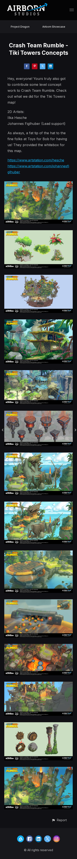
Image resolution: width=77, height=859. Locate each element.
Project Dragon (20, 26)
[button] (59, 820)
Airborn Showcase (53, 26)
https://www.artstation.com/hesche (35, 160)
